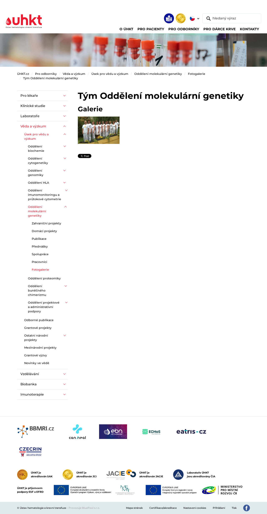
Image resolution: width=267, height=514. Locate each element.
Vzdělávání (29, 374)
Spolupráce (40, 254)
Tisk (234, 507)
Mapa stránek (134, 507)
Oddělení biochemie (36, 149)
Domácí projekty (44, 231)
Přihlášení (219, 507)
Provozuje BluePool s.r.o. (84, 507)
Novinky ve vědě (36, 363)
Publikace (39, 239)
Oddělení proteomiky (44, 278)
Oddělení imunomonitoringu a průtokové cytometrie (44, 195)
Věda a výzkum (74, 74)
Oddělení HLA (38, 183)
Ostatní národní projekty (36, 338)
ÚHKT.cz (23, 74)
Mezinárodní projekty (40, 347)
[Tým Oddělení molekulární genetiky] (99, 130)
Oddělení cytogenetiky (38, 161)
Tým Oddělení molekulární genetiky (50, 78)
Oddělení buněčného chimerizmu (37, 290)
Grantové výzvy (35, 355)
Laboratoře (29, 116)
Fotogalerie (196, 74)
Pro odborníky (46, 74)
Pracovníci (39, 262)
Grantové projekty (38, 328)
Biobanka (28, 384)
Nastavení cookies (194, 507)
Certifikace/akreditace (163, 507)
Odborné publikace (39, 320)
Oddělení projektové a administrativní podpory (43, 307)
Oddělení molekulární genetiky (158, 74)
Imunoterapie (32, 394)
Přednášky (40, 246)
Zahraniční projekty (46, 223)
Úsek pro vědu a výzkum (109, 74)
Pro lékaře (29, 96)
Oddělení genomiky (35, 173)
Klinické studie (32, 106)
